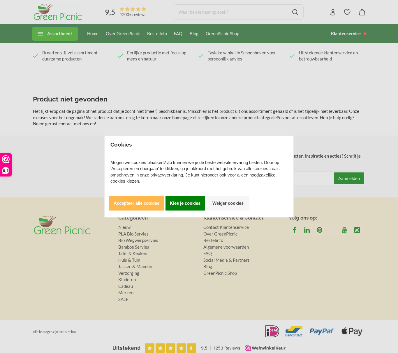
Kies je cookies (185, 203)
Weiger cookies (228, 203)
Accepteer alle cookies (136, 203)
